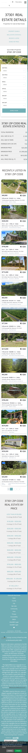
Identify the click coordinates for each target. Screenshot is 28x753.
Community (14, 609)
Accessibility (14, 617)
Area (14, 611)
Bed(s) (3, 81)
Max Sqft (4, 102)
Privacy (14, 614)
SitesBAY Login (14, 625)
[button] (25, 2)
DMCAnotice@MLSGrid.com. (17, 687)
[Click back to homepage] (4, 2)
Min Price (4, 67)
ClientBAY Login (14, 622)
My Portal (19, 2)
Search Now (14, 110)
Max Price (4, 74)
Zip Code (14, 606)
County (14, 601)
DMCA (14, 619)
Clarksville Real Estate (14, 595)
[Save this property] (25, 182)
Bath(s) (4, 88)
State (14, 598)
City (14, 603)
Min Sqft (4, 95)
